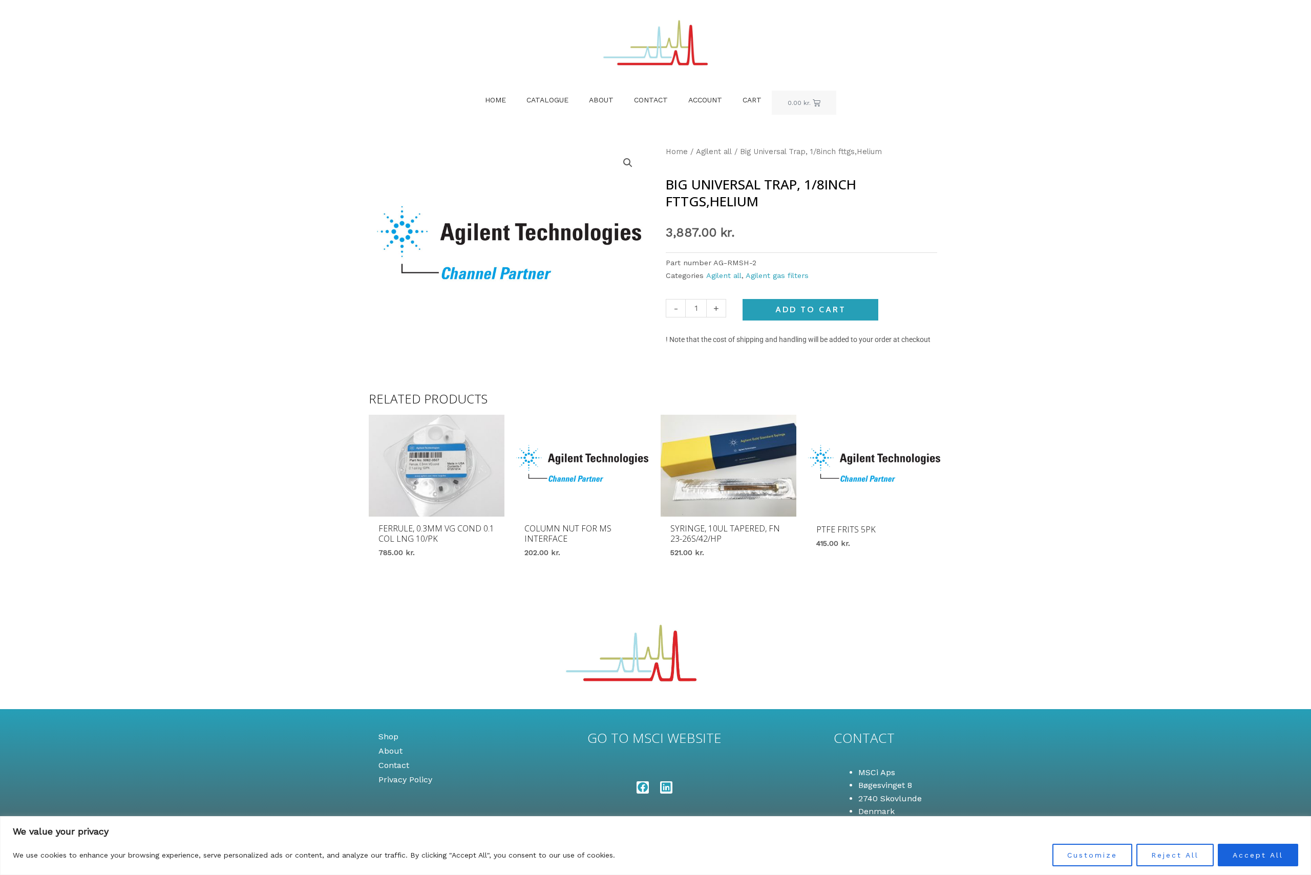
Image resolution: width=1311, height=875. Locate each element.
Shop (388, 736)
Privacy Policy (405, 779)
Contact (651, 100)
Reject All (1175, 855)
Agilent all (714, 151)
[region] (655, 845)
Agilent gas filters (777, 275)
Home (495, 100)
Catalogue (547, 100)
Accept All (1258, 855)
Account (705, 100)
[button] (628, 163)
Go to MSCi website (654, 738)
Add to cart (810, 309)
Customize (1092, 855)
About (601, 100)
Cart (752, 100)
